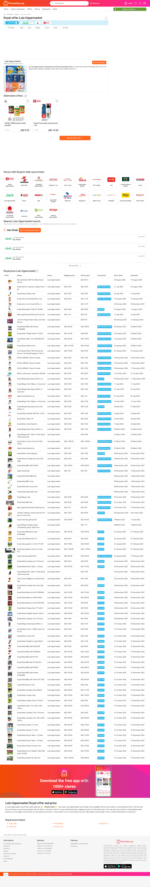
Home (6, 9)
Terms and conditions (45, 874)
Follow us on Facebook (44, 846)
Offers (29, 9)
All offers (10, 14)
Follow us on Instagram (44, 848)
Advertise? (7, 846)
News (5, 861)
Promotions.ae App (10, 853)
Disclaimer (34, 874)
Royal (16, 14)
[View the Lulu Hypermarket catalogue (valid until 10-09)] (15, 79)
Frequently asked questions (12, 843)
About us (6, 856)
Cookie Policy (67, 874)
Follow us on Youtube (44, 851)
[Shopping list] (144, 3)
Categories (46, 9)
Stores (37, 9)
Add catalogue (8, 858)
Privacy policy (57, 874)
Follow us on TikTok (43, 853)
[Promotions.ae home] (14, 3)
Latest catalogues (18, 9)
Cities (55, 9)
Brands (6, 851)
